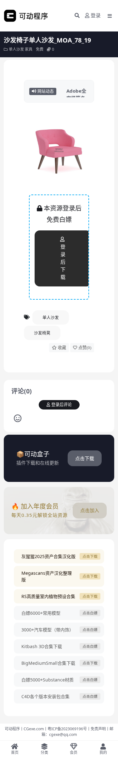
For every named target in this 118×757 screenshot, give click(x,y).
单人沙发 (16, 49)
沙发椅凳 (42, 333)
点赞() (84, 347)
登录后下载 (62, 262)
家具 (28, 49)
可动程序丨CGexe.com (24, 729)
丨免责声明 (96, 729)
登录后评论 (61, 404)
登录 (96, 15)
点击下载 (84, 458)
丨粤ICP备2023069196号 (65, 729)
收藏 (62, 347)
